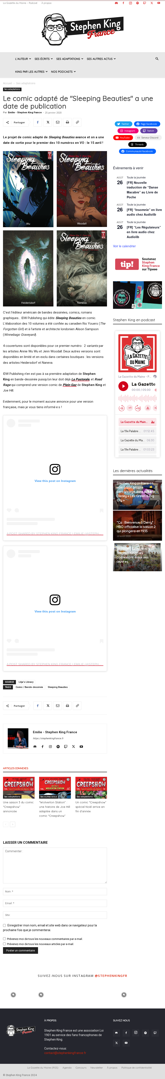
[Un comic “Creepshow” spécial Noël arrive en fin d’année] (91, 787)
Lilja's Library (26, 682)
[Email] (57, 122)
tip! (127, 264)
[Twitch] (144, 3)
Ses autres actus (100, 58)
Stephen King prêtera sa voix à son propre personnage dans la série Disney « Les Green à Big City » (136, 491)
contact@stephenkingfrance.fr (65, 1053)
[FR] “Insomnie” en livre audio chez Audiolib (144, 212)
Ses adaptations (68, 58)
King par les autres (29, 71)
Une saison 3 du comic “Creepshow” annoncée (18, 807)
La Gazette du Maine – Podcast (20, 2)
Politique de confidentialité (136, 1067)
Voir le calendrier (124, 246)
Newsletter (96, 1067)
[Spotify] (137, 3)
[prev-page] (5, 824)
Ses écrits (42, 58)
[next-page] (12, 824)
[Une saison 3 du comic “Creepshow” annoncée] (19, 787)
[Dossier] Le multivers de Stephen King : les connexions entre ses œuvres (136, 555)
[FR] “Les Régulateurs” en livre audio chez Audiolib (144, 232)
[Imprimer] (67, 122)
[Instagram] (130, 3)
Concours (81, 1067)
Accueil (7, 83)
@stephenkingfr (111, 975)
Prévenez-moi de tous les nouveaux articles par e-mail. (40, 944)
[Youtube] (159, 3)
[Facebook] (123, 3)
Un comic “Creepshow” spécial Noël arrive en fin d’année (90, 807)
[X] (151, 3)
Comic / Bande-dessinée (29, 687)
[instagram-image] (13, 994)
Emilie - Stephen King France (25, 112)
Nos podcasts (62, 71)
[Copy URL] (77, 122)
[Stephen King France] (82, 29)
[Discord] (116, 3)
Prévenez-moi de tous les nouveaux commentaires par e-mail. (45, 939)
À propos (46, 2)
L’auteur (21, 58)
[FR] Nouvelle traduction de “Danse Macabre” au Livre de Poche (142, 189)
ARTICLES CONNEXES (15, 768)
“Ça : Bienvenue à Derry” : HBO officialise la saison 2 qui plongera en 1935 (136, 526)
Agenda (67, 1067)
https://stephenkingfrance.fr (48, 738)
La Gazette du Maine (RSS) (42, 1067)
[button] (157, 59)
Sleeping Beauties (58, 687)
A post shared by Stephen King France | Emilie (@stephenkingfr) (61, 533)
